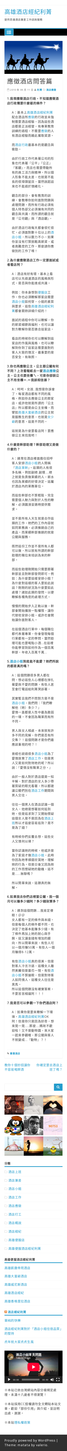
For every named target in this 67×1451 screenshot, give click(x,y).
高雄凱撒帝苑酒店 (17, 1268)
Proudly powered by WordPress (29, 1440)
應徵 (31, 117)
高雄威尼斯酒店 (15, 1284)
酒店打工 (14, 1214)
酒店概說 (14, 1223)
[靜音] (52, 1379)
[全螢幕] (58, 1379)
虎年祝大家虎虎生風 (19, 1342)
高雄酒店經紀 (14, 1293)
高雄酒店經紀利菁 (28, 11)
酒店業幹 (21, 468)
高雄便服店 (16, 1240)
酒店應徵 (51, 89)
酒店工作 (34, 758)
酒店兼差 (14, 1180)
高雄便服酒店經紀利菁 (24, 1248)
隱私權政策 (22, 1422)
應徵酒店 (15, 1053)
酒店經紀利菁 (17, 1312)
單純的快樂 (12, 1320)
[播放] (9, 1379)
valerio (41, 1445)
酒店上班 (14, 1172)
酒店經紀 (14, 1231)
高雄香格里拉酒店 (17, 1301)
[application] (33, 1367)
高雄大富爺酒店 (29, 412)
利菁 (39, 89)
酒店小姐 (18, 302)
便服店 (43, 292)
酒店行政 (21, 145)
